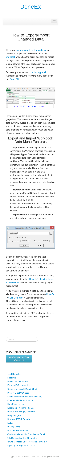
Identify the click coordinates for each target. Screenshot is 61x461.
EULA (10, 423)
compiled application (38, 72)
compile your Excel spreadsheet (31, 50)
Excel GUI (14, 79)
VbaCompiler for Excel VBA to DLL (19, 358)
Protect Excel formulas (17, 381)
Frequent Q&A (14, 415)
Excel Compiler (14, 374)
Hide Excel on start (16, 404)
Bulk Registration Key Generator (22, 438)
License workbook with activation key (24, 396)
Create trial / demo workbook (20, 400)
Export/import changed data (20, 408)
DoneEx (30, 6)
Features (11, 378)
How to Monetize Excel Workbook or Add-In (27, 442)
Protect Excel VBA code (18, 393)
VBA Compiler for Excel (17, 430)
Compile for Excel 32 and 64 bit (22, 389)
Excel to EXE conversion (18, 385)
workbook (10, 57)
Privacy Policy (13, 426)
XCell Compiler (15, 297)
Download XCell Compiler (19, 419)
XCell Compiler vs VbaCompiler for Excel (26, 434)
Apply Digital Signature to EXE (21, 445)
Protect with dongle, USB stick (21, 411)
